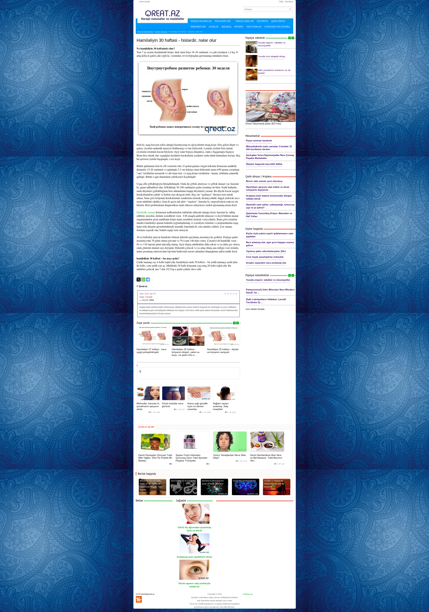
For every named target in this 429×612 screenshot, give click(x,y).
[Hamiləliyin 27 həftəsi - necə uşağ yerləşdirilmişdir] (153, 336)
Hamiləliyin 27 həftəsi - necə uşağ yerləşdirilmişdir (151, 350)
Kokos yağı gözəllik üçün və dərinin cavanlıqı (197, 406)
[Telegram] (148, 279)
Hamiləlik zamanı (146, 212)
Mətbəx (238, 26)
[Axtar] (290, 9)
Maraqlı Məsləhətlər (145, 32)
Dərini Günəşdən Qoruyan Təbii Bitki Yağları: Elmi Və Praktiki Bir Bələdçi (155, 458)
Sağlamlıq (226, 26)
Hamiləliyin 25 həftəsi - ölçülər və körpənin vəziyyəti (223, 350)
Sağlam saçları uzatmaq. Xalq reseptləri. (221, 406)
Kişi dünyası (262, 21)
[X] (139, 279)
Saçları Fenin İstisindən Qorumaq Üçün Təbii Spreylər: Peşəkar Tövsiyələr (192, 458)
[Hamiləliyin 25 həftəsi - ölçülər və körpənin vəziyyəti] (223, 336)
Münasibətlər (198, 26)
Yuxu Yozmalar (253, 26)
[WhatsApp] (143, 279)
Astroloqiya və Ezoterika (277, 26)
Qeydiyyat (289, 2)
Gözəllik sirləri (146, 427)
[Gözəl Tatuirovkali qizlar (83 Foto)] (270, 107)
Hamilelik (148, 297)
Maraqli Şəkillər (245, 21)
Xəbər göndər (144, 2)
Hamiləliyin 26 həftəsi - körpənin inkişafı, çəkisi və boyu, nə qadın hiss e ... (185, 352)
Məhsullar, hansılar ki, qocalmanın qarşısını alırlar (148, 406)
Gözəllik (213, 26)
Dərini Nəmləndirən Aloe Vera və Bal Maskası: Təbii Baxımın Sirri (266, 458)
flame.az (248, 594)
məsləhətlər (222, 21)
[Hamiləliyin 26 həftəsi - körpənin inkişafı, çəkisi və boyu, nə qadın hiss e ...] (188, 336)
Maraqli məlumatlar (201, 21)
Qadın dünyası (278, 21)
